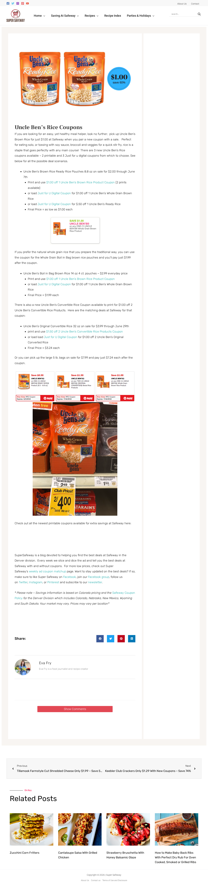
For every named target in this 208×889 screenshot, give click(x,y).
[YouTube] (27, 3)
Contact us (95, 880)
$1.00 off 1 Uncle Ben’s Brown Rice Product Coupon (80, 182)
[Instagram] (17, 3)
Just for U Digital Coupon (54, 193)
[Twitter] (12, 3)
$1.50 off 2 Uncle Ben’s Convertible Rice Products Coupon (84, 331)
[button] (43, 15)
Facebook (69, 577)
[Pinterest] (22, 3)
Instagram (35, 582)
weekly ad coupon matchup (47, 571)
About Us (85, 880)
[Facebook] (7, 3)
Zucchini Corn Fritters (24, 853)
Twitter (23, 582)
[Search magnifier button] (199, 14)
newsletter (95, 582)
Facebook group (98, 577)
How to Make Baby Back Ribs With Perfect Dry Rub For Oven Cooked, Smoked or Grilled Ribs (175, 857)
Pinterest (53, 582)
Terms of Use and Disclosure (114, 880)
